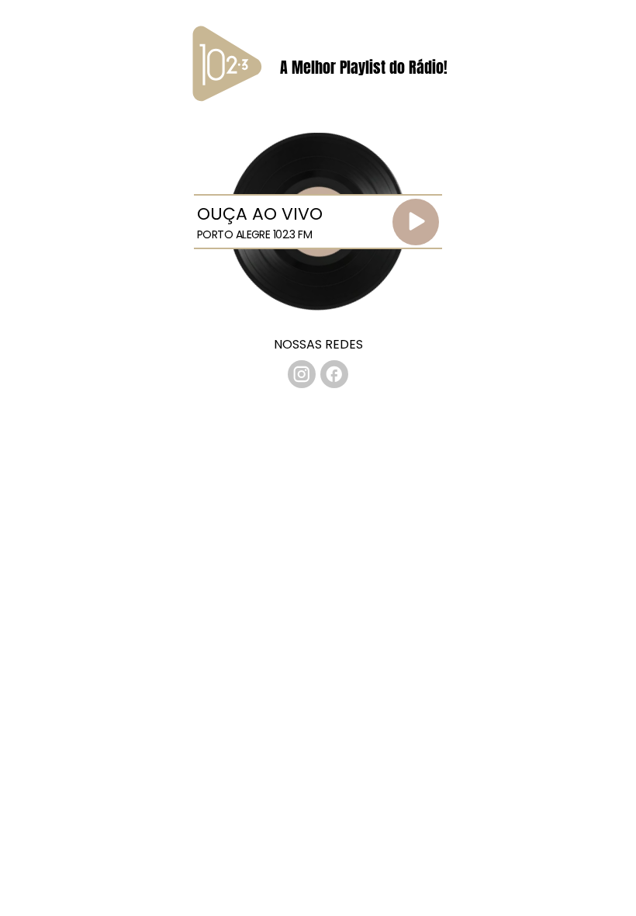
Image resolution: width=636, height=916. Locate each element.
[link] (302, 374)
